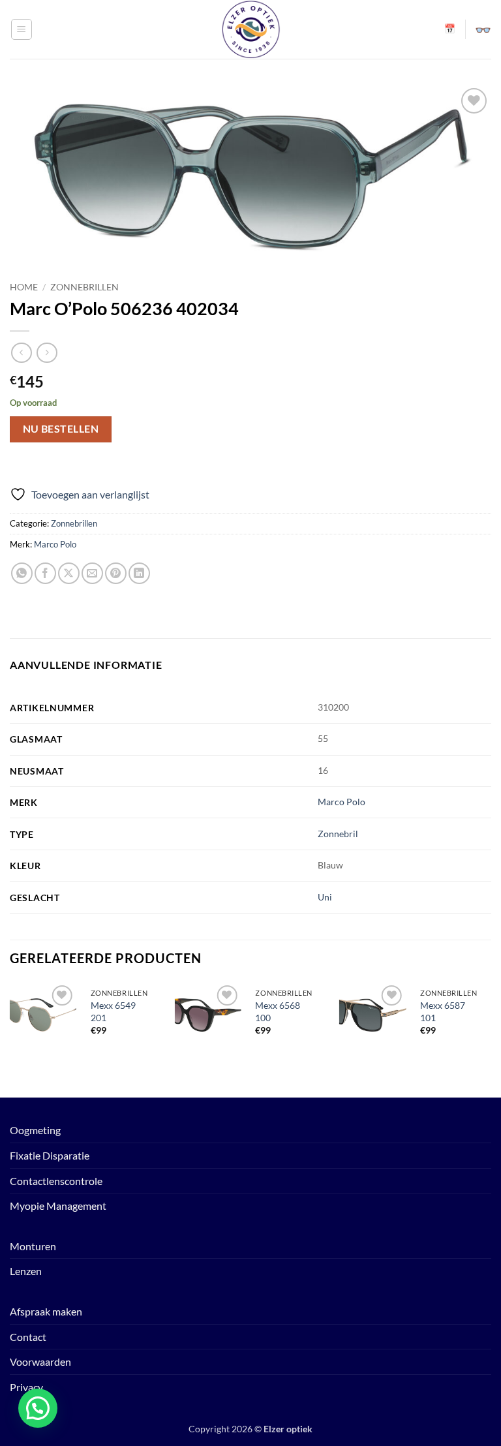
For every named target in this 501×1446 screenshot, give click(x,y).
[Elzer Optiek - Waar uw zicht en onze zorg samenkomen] (250, 29)
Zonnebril (338, 833)
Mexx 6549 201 (113, 1011)
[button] (21, 29)
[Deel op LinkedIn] (139, 573)
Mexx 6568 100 (277, 1011)
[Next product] (21, 353)
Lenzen (26, 1271)
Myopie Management (58, 1205)
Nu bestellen (61, 429)
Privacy (26, 1387)
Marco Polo (55, 544)
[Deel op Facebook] (45, 573)
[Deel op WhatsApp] (22, 573)
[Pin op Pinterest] (116, 573)
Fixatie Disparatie (49, 1155)
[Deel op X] (69, 573)
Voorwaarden (40, 1361)
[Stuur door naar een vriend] (92, 573)
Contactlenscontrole (56, 1181)
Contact (28, 1337)
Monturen (33, 1246)
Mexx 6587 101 (442, 1011)
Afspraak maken (46, 1311)
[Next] (490, 1039)
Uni (325, 896)
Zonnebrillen (84, 287)
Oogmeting (35, 1130)
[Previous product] (47, 353)
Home (24, 287)
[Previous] (10, 1039)
